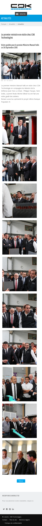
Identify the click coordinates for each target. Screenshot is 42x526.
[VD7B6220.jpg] (19, 200)
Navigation (23, 14)
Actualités (12, 24)
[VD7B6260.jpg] (19, 384)
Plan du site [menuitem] (13, 520)
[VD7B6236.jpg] (19, 237)
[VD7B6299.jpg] (19, 457)
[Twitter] (4, 509)
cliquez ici (30, 501)
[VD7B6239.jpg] (19, 310)
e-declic (6, 517)
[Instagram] (10, 509)
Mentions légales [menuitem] (24, 520)
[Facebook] (7, 509)
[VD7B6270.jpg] (19, 420)
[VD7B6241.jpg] (19, 347)
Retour (21, 481)
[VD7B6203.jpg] (19, 127)
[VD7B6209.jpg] (19, 164)
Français (3, 24)
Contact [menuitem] (4, 520)
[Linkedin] (13, 509)
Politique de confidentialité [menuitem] (13, 523)
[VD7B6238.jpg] (19, 274)
